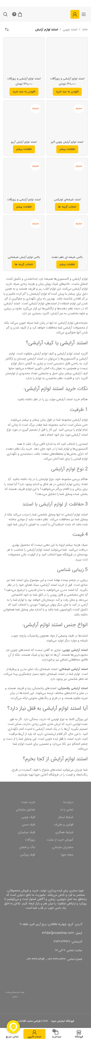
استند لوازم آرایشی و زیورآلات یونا (24, 80)
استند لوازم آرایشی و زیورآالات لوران (67, 80)
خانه (85, 29)
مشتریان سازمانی (62, 847)
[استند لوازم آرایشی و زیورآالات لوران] (67, 58)
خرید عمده (28, 802)
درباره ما (68, 802)
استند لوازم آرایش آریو (24, 142)
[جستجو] (5, 14)
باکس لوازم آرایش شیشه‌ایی (24, 257)
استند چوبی (70, 29)
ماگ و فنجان (27, 847)
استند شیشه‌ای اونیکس (67, 199)
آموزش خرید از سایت (60, 839)
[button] (67, 92)
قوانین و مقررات (63, 824)
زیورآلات (30, 839)
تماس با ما (67, 809)
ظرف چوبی (28, 817)
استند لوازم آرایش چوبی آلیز (67, 142)
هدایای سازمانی (25, 809)
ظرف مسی (28, 824)
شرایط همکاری (64, 832)
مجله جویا (67, 854)
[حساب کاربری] (74, 14)
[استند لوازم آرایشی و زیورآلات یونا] (24, 58)
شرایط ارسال (65, 817)
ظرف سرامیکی (26, 832)
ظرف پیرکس (27, 854)
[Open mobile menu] (83, 14)
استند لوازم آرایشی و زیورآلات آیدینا (24, 201)
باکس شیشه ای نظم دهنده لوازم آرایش (67, 259)
